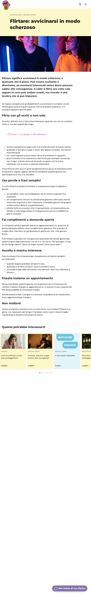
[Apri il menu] (85, 4)
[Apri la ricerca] (80, 4)
